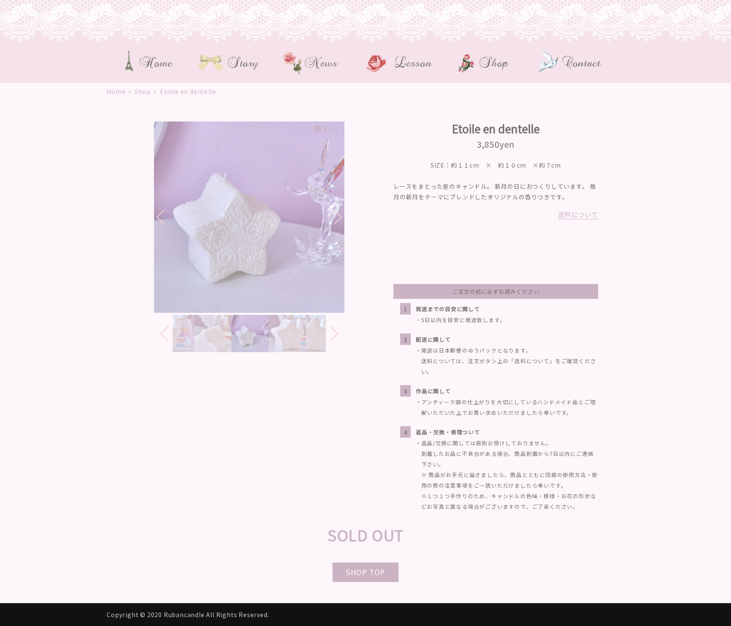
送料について (578, 214)
